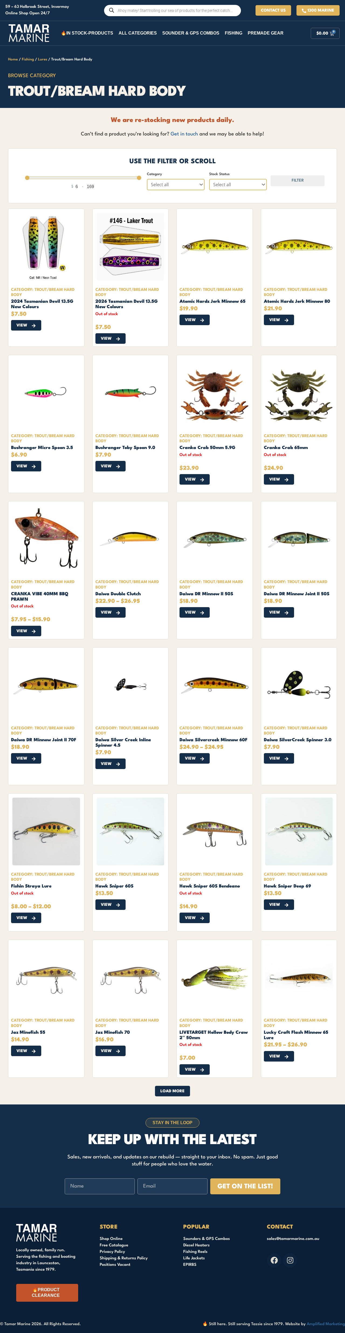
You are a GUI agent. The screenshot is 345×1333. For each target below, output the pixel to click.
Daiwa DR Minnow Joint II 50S (296, 594)
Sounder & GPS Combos (190, 33)
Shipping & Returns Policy (124, 1258)
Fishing (233, 33)
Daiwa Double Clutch (118, 594)
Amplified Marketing (326, 1324)
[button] (172, 1091)
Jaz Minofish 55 (28, 1032)
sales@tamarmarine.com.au (293, 1239)
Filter (298, 181)
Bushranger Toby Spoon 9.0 (125, 448)
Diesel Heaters (196, 1245)
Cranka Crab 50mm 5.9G (207, 448)
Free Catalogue (114, 1245)
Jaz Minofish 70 (112, 1032)
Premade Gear (266, 33)
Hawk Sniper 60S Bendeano (210, 886)
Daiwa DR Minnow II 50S (206, 594)
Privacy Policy (112, 1252)
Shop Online (111, 1239)
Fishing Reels (195, 1252)
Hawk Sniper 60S (114, 886)
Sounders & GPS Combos (206, 1239)
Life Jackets (194, 1258)
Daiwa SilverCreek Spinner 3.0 (298, 740)
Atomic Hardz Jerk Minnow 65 (213, 301)
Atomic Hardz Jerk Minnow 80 (297, 301)
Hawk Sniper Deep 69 (287, 886)
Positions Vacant (115, 1265)
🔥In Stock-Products (87, 33)
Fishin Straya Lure (31, 886)
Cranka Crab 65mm (286, 448)
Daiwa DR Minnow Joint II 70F (43, 740)
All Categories (138, 33)
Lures (42, 59)
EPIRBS (189, 1265)
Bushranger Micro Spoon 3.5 (42, 448)
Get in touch (184, 134)
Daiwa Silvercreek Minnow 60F (213, 740)
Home (13, 59)
